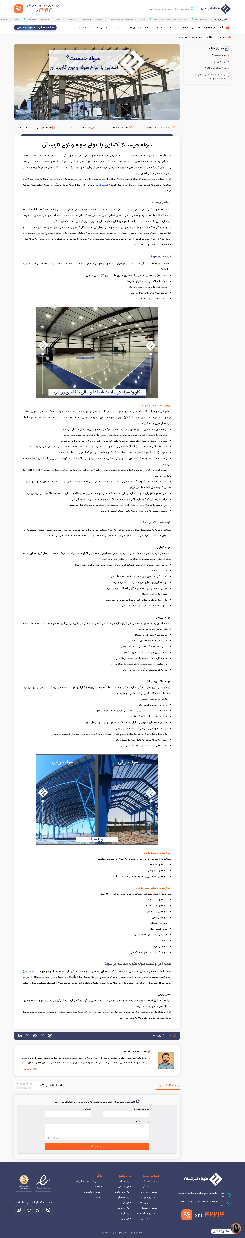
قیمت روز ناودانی (149, 1218)
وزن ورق (125, 1218)
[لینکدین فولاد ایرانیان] (19, 1210)
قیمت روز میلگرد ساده (147, 1213)
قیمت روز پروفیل (149, 1208)
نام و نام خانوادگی (141, 1109)
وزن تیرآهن (123, 1186)
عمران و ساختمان (92, 1192)
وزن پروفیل (123, 1197)
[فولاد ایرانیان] (203, 1179)
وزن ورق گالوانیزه (121, 1192)
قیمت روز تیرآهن (149, 1192)
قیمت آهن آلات (150, 1181)
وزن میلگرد (124, 1181)
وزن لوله (125, 1213)
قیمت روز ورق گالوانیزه (147, 1202)
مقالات (97, 1186)
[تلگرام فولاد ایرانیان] (29, 1210)
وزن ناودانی (123, 1208)
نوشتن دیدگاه (142, 1121)
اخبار (98, 1197)
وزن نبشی (124, 1202)
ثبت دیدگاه (97, 1146)
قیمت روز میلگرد (150, 1186)
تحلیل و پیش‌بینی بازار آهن (87, 1181)
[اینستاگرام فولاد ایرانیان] (48, 1210)
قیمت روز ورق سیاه (148, 1197)
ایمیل (88, 1109)
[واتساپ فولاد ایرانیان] (39, 1210)
